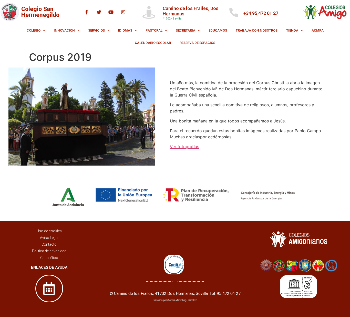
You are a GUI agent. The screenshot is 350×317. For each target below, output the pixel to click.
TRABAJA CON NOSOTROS (256, 30)
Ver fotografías (184, 146)
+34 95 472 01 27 (260, 13)
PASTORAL (154, 30)
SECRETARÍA (185, 30)
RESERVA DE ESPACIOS (197, 43)
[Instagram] (123, 12)
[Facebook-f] (87, 12)
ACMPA (318, 30)
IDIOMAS (125, 30)
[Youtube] (111, 12)
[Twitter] (99, 12)
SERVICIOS (96, 30)
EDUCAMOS (218, 30)
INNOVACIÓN (64, 30)
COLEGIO (33, 30)
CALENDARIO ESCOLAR (153, 43)
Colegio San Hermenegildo (40, 12)
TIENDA (292, 30)
